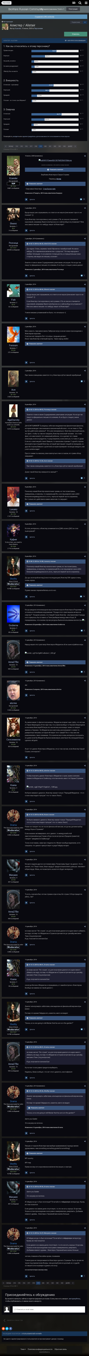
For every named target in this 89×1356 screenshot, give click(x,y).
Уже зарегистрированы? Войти (51, 9)
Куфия (13, 539)
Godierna (13, 625)
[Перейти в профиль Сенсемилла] (13, 727)
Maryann (13, 875)
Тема (23, 1349)
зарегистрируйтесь (29, 136)
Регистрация (73, 9)
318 (36, 146)
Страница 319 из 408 (10, 149)
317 (31, 146)
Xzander (18, 28)
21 (85, 22)
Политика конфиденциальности (40, 1349)
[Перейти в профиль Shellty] (13, 566)
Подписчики (76, 22)
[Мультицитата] (26, 199)
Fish (13, 299)
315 (22, 146)
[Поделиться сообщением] (85, 156)
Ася (13, 389)
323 (60, 146)
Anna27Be (13, 662)
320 (45, 146)
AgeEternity (13, 420)
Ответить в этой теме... (25, 1309)
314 (17, 146)
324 (64, 146)
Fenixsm (13, 345)
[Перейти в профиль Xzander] (5, 27)
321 (50, 146)
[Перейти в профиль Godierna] (13, 614)
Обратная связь (60, 1349)
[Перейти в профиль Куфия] (13, 530)
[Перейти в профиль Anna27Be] (13, 649)
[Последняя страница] (75, 146)
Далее (70, 146)
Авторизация (8, 22)
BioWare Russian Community (25, 9)
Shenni (13, 223)
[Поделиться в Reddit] (3, 1328)
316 (26, 146)
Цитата (32, 199)
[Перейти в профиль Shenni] (13, 214)
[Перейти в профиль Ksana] (13, 773)
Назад (11, 146)
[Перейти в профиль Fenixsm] (13, 334)
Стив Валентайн (49, 189)
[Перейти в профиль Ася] (13, 379)
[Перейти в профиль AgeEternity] (13, 410)
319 (41, 146)
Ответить (75, 34)
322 (55, 146)
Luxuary (13, 509)
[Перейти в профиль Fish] (13, 290)
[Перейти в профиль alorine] (13, 690)
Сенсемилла (13, 739)
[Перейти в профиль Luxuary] (13, 497)
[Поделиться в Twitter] (7, 1328)
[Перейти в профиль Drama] (13, 815)
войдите (16, 136)
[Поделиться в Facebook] (10, 1328)
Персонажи (38, 28)
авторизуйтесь (74, 1299)
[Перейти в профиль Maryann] (13, 865)
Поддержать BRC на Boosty (44, 17)
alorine (13, 703)
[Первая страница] (5, 146)
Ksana (13, 785)
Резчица (13, 243)
